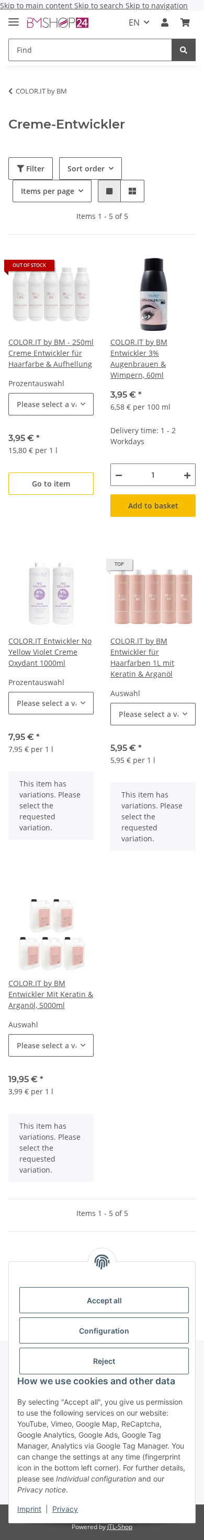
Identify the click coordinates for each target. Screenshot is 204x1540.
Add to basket (153, 506)
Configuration (104, 1330)
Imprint (29, 1508)
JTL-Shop (119, 1526)
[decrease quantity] (119, 474)
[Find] (184, 50)
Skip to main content (37, 5)
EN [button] (134, 22)
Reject (104, 1361)
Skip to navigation (157, 5)
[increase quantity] (187, 474)
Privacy (65, 1508)
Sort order (86, 168)
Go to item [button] (51, 484)
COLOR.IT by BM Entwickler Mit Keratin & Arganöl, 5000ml (50, 994)
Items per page (47, 191)
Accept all (104, 1300)
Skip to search (100, 5)
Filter (34, 168)
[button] (164, 22)
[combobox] (51, 404)
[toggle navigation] (13, 17)
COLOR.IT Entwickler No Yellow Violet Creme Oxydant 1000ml (50, 652)
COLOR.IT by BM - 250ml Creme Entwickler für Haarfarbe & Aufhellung (51, 353)
